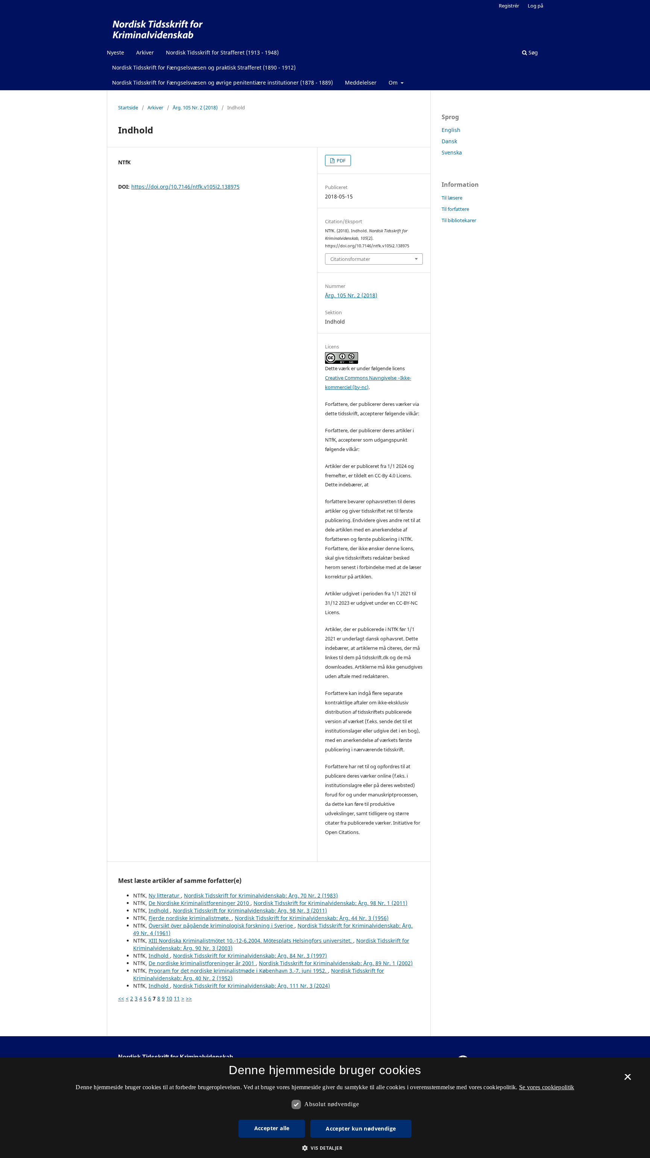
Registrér (509, 5)
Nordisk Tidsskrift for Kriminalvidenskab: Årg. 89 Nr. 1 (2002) (336, 963)
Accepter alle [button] (272, 1128)
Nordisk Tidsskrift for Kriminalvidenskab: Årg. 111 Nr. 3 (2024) (251, 985)
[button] (325, 1148)
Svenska (452, 152)
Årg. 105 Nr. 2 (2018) (195, 107)
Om (394, 82)
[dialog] (325, 1107)
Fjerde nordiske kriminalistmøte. (190, 918)
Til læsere (452, 197)
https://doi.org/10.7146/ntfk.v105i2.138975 (185, 186)
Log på (535, 5)
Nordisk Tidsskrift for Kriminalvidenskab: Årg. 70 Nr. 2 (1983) (261, 895)
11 (177, 998)
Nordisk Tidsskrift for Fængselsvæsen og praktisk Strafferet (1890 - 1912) (204, 67)
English (451, 129)
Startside (128, 107)
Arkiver (145, 52)
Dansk (449, 141)
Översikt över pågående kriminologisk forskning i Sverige (222, 925)
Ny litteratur (165, 895)
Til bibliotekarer (459, 220)
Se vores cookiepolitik (546, 1087)
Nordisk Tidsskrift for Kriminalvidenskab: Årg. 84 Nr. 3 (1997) (250, 955)
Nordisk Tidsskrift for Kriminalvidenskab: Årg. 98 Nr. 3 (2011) (250, 910)
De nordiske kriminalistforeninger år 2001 (202, 963)
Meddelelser (361, 82)
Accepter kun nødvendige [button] (361, 1128)
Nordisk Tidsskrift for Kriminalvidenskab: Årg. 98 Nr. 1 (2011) (330, 903)
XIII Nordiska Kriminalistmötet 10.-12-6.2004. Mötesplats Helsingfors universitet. (251, 940)
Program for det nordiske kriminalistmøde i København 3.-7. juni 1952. (238, 970)
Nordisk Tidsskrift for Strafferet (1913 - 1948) (222, 52)
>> (189, 998)
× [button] (627, 1079)
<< (121, 998)
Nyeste (115, 52)
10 (169, 998)
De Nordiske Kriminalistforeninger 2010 (200, 903)
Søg (532, 52)
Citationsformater (350, 259)
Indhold (159, 910)
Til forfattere (455, 209)
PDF (341, 160)
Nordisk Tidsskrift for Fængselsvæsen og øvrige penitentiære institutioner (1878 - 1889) (222, 82)
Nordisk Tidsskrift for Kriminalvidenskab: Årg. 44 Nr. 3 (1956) (312, 918)
